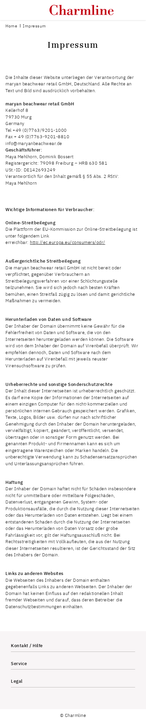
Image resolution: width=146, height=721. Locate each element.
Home (11, 25)
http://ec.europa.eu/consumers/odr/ (67, 242)
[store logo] (81, 10)
